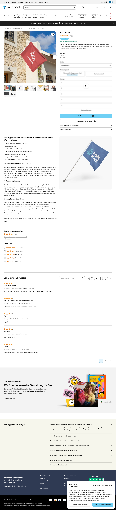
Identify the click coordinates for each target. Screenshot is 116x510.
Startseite (6, 28)
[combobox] (48, 7)
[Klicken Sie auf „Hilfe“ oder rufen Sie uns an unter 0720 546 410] (83, 7)
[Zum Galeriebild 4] (27, 88)
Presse (66, 486)
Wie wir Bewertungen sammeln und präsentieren (15, 238)
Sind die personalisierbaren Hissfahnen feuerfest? (66, 455)
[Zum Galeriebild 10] (13, 94)
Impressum (18, 499)
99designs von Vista (17, 2)
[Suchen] (74, 7)
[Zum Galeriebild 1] (7, 88)
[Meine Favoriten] (97, 7)
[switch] (107, 2)
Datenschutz (25, 499)
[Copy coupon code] (60, 23)
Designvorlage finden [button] (85, 116)
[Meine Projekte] (90, 7)
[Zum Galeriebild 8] (53, 88)
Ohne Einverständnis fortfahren (103, 485)
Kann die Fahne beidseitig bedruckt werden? (64, 441)
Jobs (65, 481)
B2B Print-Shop (29, 2)
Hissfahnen (41, 28)
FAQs (5, 221)
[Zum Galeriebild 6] (40, 88)
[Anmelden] (104, 7)
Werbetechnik (16, 28)
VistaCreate (6, 2)
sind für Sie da (10, 486)
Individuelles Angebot (41, 2)
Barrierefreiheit (44, 488)
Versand (42, 483)
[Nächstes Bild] (114, 23)
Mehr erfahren (81, 23)
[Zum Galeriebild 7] (46, 88)
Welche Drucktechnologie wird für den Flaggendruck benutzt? (70, 445)
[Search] (82, 278)
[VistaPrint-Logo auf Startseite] (12, 7)
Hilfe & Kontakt (44, 481)
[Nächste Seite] (110, 361)
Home (12, 499)
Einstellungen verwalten (80, 504)
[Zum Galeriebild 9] (7, 94)
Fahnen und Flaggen (29, 28)
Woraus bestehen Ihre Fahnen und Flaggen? (64, 450)
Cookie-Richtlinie (93, 500)
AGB (30, 499)
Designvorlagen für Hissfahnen (47, 218)
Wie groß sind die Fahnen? (58, 465)
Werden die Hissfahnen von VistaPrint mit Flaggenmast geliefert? (71, 424)
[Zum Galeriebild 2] (13, 88)
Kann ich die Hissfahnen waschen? (61, 460)
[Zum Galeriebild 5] (33, 88)
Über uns (66, 478)
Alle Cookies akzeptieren (103, 504)
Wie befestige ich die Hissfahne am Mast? (63, 436)
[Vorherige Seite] (96, 361)
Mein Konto (43, 478)
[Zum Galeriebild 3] (20, 88)
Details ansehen (81, 48)
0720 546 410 (7, 499)
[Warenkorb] (111, 7)
